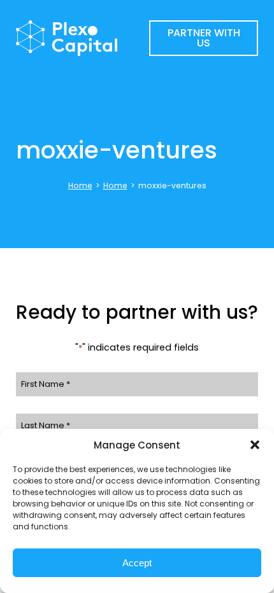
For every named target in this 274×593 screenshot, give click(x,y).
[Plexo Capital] (82, 38)
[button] (255, 444)
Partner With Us (204, 37)
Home (80, 185)
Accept (137, 562)
